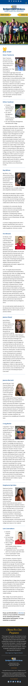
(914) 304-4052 (14, 668)
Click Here (21, 613)
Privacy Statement (14, 678)
